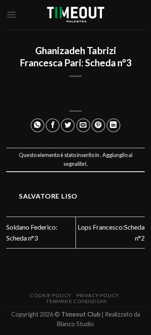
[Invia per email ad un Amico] (83, 125)
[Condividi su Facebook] (53, 125)
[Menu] (11, 14)
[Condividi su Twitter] (68, 125)
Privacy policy (97, 295)
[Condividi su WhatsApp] (37, 125)
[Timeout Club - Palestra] (75, 15)
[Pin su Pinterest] (98, 125)
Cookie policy (50, 295)
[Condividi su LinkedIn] (113, 125)
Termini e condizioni (76, 301)
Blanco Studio (75, 323)
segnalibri (74, 163)
